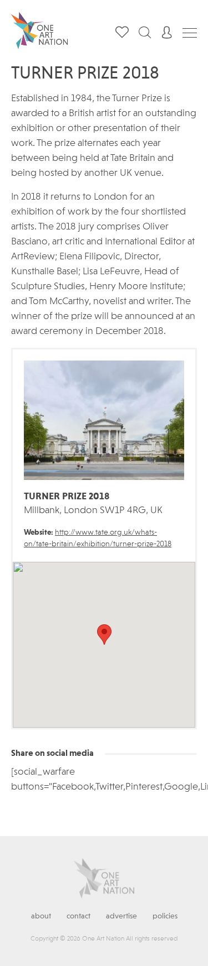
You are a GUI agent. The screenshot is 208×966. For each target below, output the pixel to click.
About (41, 916)
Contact (78, 916)
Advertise (121, 916)
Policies (165, 916)
